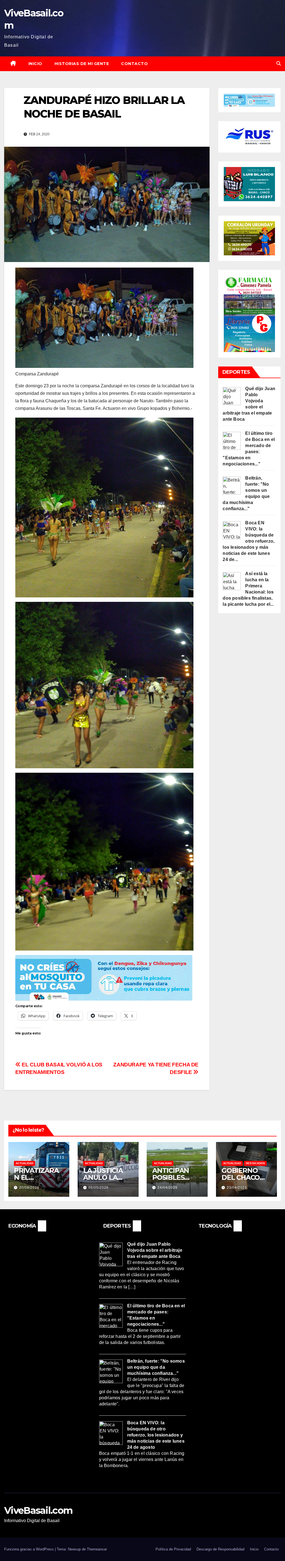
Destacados (255, 1163)
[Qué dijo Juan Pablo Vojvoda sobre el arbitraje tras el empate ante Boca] (232, 395)
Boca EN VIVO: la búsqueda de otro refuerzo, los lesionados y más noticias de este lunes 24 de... (248, 541)
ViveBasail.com (38, 1510)
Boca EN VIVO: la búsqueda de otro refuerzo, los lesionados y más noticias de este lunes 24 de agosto (156, 1435)
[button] (278, 63)
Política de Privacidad (173, 1549)
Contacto (134, 63)
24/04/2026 (168, 1188)
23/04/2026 (237, 1188)
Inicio (35, 63)
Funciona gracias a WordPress (29, 1549)
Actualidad (24, 1163)
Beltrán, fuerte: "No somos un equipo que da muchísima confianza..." (156, 1367)
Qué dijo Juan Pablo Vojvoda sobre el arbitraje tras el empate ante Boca (154, 1250)
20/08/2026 (29, 1188)
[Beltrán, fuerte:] (232, 485)
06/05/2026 (99, 1188)
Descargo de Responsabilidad (220, 1549)
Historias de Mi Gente (82, 63)
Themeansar (97, 1549)
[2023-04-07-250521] (103, 977)
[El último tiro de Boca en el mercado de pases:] (232, 440)
